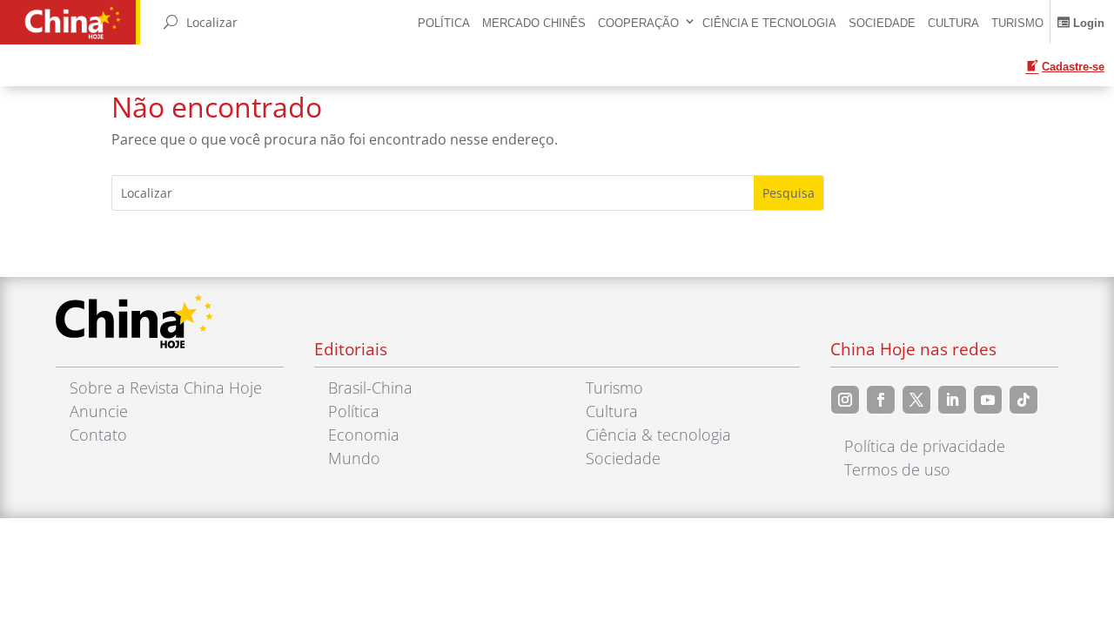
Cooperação (638, 23)
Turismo (1017, 23)
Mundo (354, 458)
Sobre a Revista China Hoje (166, 387)
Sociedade (882, 23)
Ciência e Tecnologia (769, 23)
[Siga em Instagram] (845, 400)
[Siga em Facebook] (881, 400)
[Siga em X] (916, 400)
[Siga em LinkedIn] (952, 400)
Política (444, 23)
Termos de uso (897, 469)
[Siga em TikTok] (1023, 400)
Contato (98, 434)
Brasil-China (370, 387)
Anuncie (99, 411)
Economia (363, 434)
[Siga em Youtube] (988, 400)
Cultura (953, 23)
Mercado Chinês (534, 23)
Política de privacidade (924, 445)
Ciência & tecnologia (658, 434)
